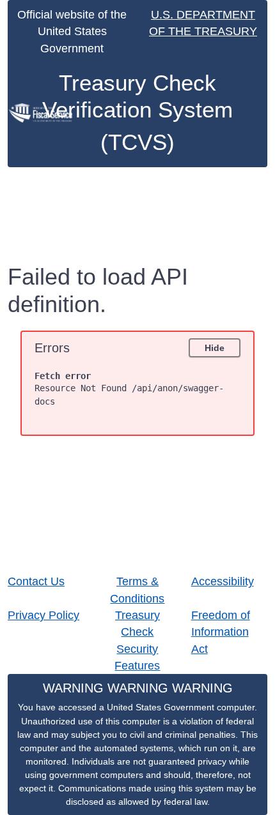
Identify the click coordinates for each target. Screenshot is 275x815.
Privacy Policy (43, 615)
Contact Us (36, 581)
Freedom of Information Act (220, 632)
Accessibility (222, 581)
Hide (214, 348)
